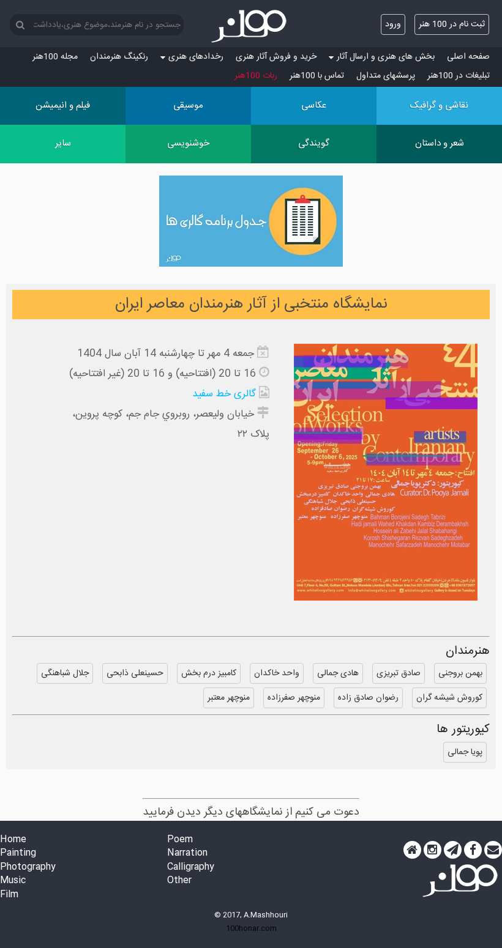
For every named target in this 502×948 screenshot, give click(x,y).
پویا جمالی (465, 752)
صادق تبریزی (398, 673)
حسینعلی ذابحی (135, 673)
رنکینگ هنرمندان (119, 57)
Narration (187, 853)
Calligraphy (190, 868)
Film (9, 895)
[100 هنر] (251, 26)
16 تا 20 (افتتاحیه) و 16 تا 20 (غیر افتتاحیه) (162, 374)
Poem (180, 840)
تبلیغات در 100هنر (458, 76)
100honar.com (251, 928)
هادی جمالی (338, 673)
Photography (28, 868)
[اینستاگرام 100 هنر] (432, 850)
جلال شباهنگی (65, 673)
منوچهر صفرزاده (294, 698)
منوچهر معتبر (229, 698)
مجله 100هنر (55, 57)
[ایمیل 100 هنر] (493, 850)
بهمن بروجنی (460, 673)
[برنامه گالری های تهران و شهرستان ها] (251, 224)
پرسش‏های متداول (385, 76)
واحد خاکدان (276, 673)
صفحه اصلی (468, 57)
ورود (393, 24)
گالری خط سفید (224, 394)
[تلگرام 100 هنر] (453, 850)
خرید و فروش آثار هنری (276, 57)
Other (179, 881)
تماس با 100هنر (317, 76)
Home (13, 840)
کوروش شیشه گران (449, 698)
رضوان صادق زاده (368, 698)
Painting (18, 853)
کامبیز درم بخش (208, 673)
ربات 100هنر (255, 76)
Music (13, 881)
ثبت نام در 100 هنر (452, 24)
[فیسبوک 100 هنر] (473, 850)
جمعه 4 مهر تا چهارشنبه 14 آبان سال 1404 (165, 354)
